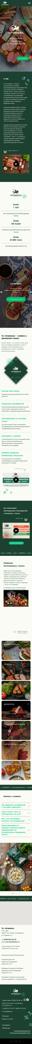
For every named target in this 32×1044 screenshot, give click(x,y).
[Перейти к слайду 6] (19, 893)
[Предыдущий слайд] (1, 292)
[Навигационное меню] (29, 3)
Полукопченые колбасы (14, 724)
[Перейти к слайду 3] (15, 893)
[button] (16, 299)
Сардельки (8, 684)
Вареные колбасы (11, 644)
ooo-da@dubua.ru (7, 1011)
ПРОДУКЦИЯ (23, 58)
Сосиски (8, 664)
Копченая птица (11, 764)
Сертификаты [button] (6, 1025)
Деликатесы (9, 704)
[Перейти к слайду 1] (12, 893)
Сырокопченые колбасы (14, 744)
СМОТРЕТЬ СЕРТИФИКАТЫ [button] (16, 543)
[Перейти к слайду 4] (16, 893)
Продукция (5, 1016)
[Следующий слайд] (31, 292)
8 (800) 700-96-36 (16, 1000)
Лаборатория (6, 1028)
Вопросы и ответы (7, 1019)
